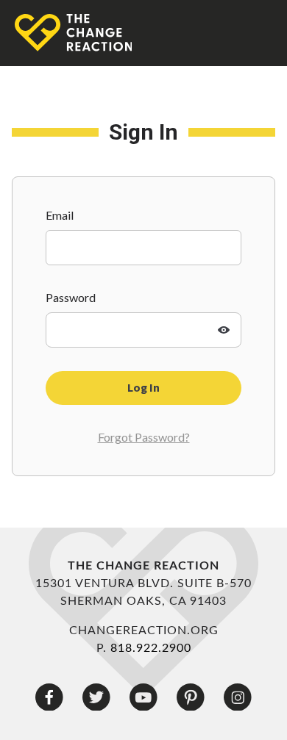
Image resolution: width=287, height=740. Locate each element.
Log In (143, 388)
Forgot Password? (144, 437)
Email (60, 215)
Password (71, 297)
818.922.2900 (150, 648)
